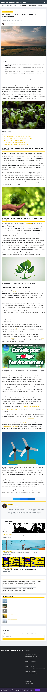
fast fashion (5, 155)
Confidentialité (29, 683)
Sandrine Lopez (7, 537)
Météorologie (18, 586)
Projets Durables (27, 586)
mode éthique (31, 302)
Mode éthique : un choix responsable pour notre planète (17, 136)
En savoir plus (30, 690)
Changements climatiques (36, 581)
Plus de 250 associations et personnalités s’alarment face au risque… (20, 535)
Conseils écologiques (11, 5)
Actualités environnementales (10, 581)
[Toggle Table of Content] (3, 134)
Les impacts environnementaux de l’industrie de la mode (18, 138)
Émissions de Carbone (8, 590)
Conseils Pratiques (19, 583)
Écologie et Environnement (29, 588)
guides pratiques (17, 328)
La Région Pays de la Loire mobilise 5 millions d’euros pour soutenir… (20, 569)
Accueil (3, 5)
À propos (27, 679)
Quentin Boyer (7, 571)
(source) (13, 338)
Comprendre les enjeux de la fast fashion (15, 142)
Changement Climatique (24, 581)
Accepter (37, 689)
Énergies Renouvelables (20, 590)
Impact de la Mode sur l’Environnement (13, 140)
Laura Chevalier (13, 506)
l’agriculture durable (28, 422)
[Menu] (44, 2)
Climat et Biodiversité (8, 583)
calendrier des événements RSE (31, 406)
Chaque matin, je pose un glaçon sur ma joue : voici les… (20, 620)
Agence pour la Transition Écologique (35, 429)
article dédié (31, 418)
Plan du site (28, 684)
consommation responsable (11, 426)
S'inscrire (23, 639)
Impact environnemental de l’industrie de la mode (16, 144)
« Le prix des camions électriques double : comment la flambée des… (20, 552)
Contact (4, 679)
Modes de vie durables (8, 586)
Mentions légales (29, 681)
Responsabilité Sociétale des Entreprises (12, 588)
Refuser (43, 689)
